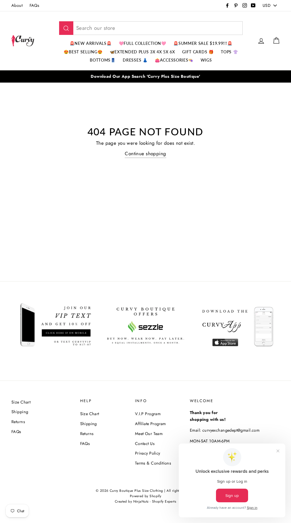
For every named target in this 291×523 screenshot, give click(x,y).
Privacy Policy (147, 453)
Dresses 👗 (135, 60)
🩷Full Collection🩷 (142, 43)
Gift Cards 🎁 (197, 51)
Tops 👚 (229, 51)
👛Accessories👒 (174, 60)
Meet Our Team (149, 433)
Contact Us (145, 443)
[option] (145, 76)
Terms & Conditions (153, 463)
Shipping (19, 412)
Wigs (206, 60)
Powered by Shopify (145, 495)
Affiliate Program (150, 424)
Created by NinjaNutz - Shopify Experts (145, 501)
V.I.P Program (148, 414)
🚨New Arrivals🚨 (91, 43)
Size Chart (20, 402)
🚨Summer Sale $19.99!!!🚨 (202, 43)
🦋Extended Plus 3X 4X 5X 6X (142, 51)
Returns (18, 422)
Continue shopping (145, 153)
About (16, 5)
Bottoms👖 (103, 60)
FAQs (35, 5)
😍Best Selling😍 (83, 51)
